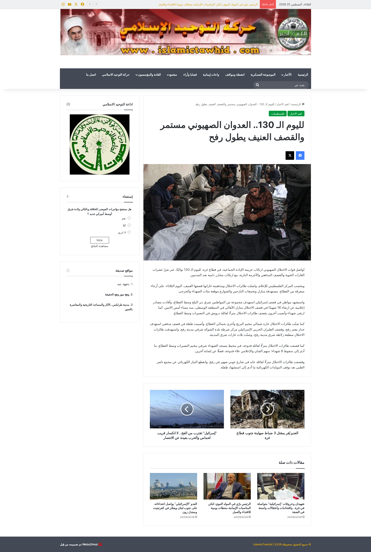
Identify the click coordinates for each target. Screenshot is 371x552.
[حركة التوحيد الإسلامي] (185, 32)
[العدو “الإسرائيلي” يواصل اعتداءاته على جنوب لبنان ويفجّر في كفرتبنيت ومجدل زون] (173, 486)
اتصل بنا (91, 74)
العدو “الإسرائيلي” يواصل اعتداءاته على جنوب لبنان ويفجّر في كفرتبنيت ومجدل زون (175, 508)
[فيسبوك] (300, 155)
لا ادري (122, 232)
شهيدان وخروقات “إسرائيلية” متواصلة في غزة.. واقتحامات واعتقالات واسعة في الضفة (280, 508)
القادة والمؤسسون (149, 74)
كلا (124, 225)
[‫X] (290, 155)
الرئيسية (303, 74)
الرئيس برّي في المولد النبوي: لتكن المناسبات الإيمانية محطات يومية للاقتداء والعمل (208, 4)
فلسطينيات (277, 113)
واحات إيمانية (211, 74)
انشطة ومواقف (235, 74)
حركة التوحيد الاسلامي (116, 74)
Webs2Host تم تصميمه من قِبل (79, 544)
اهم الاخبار (283, 104)
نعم (124, 218)
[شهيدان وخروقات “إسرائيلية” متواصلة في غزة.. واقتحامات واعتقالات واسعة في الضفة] (280, 486)
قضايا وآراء (190, 74)
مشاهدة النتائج (99, 246)
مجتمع (173, 74)
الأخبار (288, 74)
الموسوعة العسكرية (263, 74)
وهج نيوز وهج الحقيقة (117, 294)
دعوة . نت (123, 284)
